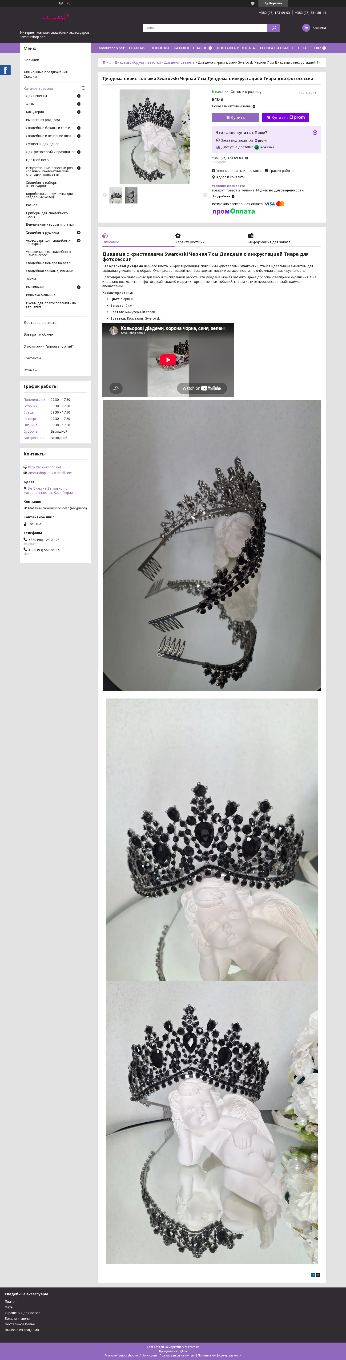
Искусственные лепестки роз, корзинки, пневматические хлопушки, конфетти (50, 171)
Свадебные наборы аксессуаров (41, 184)
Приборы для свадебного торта (47, 215)
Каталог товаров (38, 88)
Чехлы (31, 279)
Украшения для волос (22, 1313)
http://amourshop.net (44, 467)
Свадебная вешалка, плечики (49, 271)
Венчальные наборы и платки (50, 225)
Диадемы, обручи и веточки (138, 62)
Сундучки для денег (42, 144)
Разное (31, 205)
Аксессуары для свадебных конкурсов (48, 242)
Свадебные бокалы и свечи (48, 128)
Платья (10, 1301)
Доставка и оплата (40, 322)
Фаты (30, 104)
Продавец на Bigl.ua (173, 1351)
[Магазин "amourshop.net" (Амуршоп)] (55, 18)
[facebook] (313, 1275)
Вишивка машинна (40, 295)
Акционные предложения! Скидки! (46, 74)
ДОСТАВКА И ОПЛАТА (236, 47)
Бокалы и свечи (17, 1318)
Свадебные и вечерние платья (50, 136)
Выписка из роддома (43, 120)
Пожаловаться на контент (177, 1355)
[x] (318, 1275)
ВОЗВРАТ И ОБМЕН (276, 47)
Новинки (31, 59)
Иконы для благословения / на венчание (51, 305)
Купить (238, 117)
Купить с (279, 117)
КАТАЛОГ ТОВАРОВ (190, 47)
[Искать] (273, 28)
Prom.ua (193, 1347)
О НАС (303, 47)
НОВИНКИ (159, 47)
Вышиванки (35, 287)
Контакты (32, 358)
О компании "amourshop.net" (49, 346)
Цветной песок (38, 160)
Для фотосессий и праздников (51, 152)
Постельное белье (20, 1324)
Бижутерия (35, 112)
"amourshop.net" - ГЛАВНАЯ (122, 47)
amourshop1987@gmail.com (50, 473)
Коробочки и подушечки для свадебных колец (49, 195)
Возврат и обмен (38, 334)
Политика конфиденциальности (219, 1355)
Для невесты (36, 96)
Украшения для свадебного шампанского (48, 253)
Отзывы (30, 370)
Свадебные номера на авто (48, 263)
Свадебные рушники (42, 233)
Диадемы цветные (179, 62)
